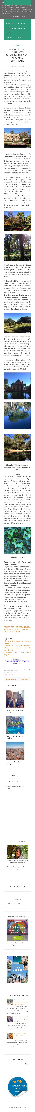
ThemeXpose (22, 1107)
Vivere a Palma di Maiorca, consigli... (14, 737)
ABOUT (15, 19)
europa (17, 670)
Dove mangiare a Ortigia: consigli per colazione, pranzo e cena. (20, 1036)
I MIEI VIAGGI (21, 23)
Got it (22, 17)
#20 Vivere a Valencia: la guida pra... (13, 763)
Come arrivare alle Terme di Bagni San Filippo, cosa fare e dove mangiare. (21, 1002)
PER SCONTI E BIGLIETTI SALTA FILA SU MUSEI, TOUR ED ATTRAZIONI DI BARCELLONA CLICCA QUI (17, 629)
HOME (8, 19)
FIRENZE (22, 19)
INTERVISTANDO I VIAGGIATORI (15, 28)
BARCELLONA (10, 23)
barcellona (17, 45)
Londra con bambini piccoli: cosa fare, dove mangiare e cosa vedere (21, 1019)
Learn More (15, 17)
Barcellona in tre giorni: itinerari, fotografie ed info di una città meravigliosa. (17, 648)
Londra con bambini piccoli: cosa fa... (15, 711)
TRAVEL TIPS (10, 33)
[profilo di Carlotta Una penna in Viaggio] (17, 1097)
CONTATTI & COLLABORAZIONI (15, 37)
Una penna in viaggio (16, 66)
